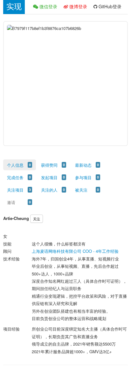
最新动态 (83, 165)
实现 (14, 6)
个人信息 (15, 165)
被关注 (81, 190)
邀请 (11, 202)
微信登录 (47, 6)
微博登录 (77, 6)
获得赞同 (49, 165)
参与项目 (83, 177)
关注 (36, 218)
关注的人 (49, 190)
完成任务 (15, 177)
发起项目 (49, 177)
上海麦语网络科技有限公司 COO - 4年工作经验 (75, 251)
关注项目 (15, 190)
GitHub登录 (109, 6)
